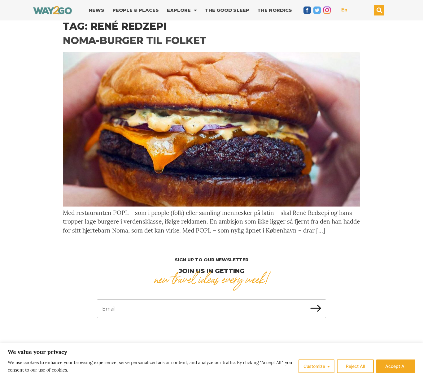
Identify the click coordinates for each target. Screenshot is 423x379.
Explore (179, 10)
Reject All (355, 366)
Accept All (395, 366)
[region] (211, 361)
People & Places (135, 10)
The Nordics (274, 10)
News (96, 10)
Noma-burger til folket (135, 40)
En (344, 10)
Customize (314, 366)
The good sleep (227, 10)
